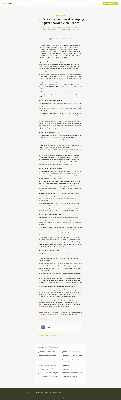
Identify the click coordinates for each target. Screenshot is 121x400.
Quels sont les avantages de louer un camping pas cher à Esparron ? (72, 369)
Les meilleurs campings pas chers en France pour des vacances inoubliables (47, 360)
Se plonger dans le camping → (110, 3)
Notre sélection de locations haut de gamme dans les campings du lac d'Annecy (48, 369)
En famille (69, 1)
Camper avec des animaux (41, 1)
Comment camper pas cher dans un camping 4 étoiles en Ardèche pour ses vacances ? (47, 356)
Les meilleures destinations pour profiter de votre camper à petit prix (72, 364)
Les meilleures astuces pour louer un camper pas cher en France (71, 377)
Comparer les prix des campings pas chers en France (71, 352)
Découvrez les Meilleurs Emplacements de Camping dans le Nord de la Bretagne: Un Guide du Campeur (48, 373)
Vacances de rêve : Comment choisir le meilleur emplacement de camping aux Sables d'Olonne (47, 364)
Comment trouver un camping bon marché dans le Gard (72, 373)
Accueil (20, 1)
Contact (60, 392)
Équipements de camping (77, 1)
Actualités (95, 1)
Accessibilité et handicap (28, 1)
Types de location (57, 5)
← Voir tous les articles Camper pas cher (48, 335)
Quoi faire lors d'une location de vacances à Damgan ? (46, 352)
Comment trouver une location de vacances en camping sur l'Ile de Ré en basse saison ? (47, 381)
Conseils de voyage (61, 1)
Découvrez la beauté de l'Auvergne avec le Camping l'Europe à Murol (70, 360)
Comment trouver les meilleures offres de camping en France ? (72, 356)
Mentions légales (53, 392)
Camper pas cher (51, 1)
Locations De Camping (41, 392)
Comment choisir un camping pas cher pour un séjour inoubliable (47, 377)
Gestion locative (87, 1)
